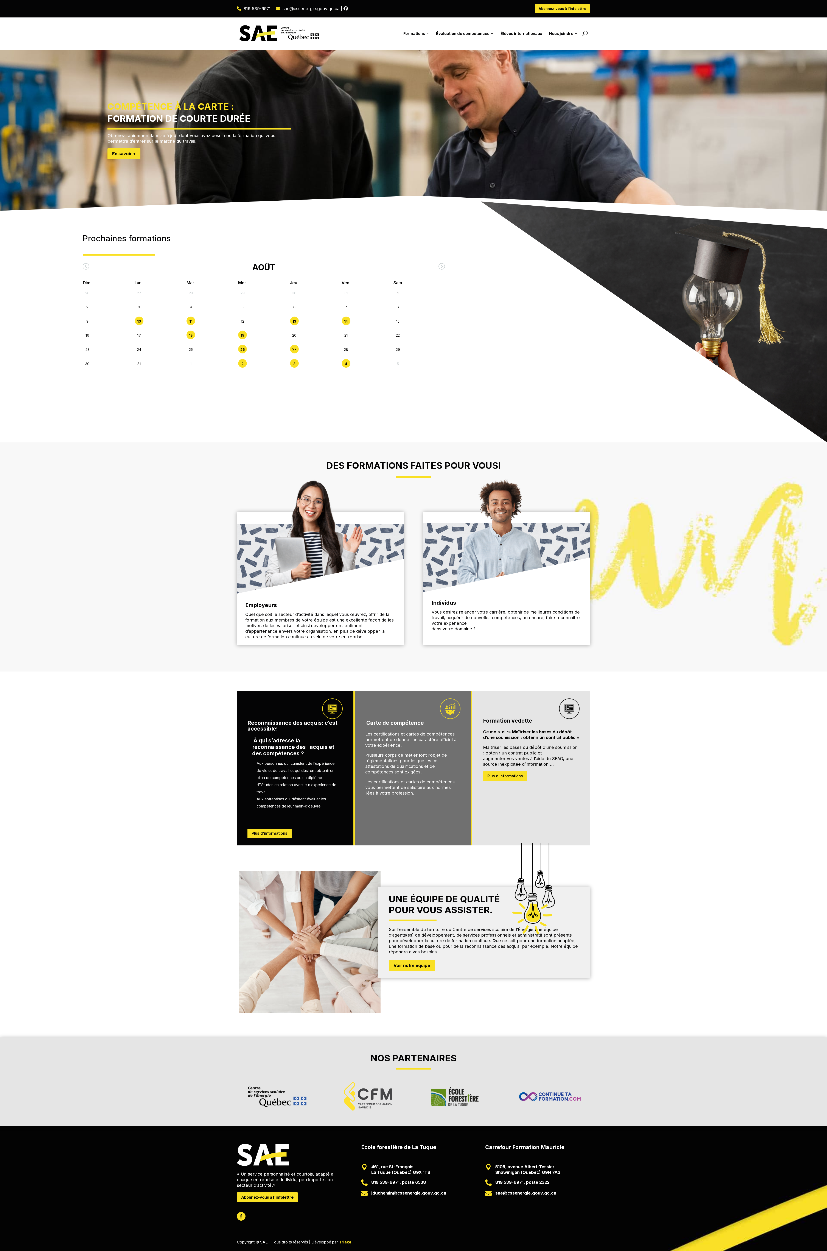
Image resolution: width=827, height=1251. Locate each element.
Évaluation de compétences (462, 33)
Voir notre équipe (411, 965)
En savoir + (124, 153)
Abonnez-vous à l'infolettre (562, 8)
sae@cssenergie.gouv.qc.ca (311, 8)
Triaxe (345, 1242)
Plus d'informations (269, 833)
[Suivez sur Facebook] (241, 1216)
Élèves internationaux (521, 33)
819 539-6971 (257, 8)
